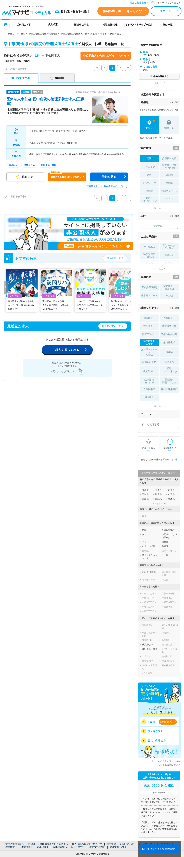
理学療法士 (11, 847)
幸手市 (103, 34)
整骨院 (169, 182)
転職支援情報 (110, 24)
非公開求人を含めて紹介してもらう (104, 55)
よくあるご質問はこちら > (169, 765)
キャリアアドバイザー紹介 (139, 24)
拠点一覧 (167, 24)
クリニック (149, 166)
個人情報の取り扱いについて (87, 844)
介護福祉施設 (169, 158)
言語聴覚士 (43, 847)
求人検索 (52, 24)
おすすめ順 (23, 77)
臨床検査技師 (60, 847)
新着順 (59, 77)
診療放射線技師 (97, 847)
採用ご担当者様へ (139, 2)
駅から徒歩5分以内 (169, 247)
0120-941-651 (73, 11)
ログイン (165, 11)
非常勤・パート (149, 295)
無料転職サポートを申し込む (122, 11)
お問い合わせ (127, 844)
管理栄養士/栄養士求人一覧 (74, 34)
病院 (149, 158)
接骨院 (149, 191)
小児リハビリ (149, 182)
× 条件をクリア (159, 83)
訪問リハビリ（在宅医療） (169, 166)
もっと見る (157, 269)
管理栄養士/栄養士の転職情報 (43, 34)
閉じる (157, 208)
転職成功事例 (81, 24)
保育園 (169, 174)
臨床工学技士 (78, 847)
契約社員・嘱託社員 (169, 287)
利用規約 (111, 844)
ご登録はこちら (167, 722)
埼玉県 (93, 34)
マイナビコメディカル (14, 34)
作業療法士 (27, 847)
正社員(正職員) (149, 287)
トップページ (6, 24)
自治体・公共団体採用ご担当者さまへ (48, 844)
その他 (169, 199)
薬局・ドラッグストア (149, 199)
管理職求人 (149, 246)
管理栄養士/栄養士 (119, 847)
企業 (149, 174)
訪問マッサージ (169, 191)
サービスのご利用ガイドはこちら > (166, 761)
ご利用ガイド (24, 24)
